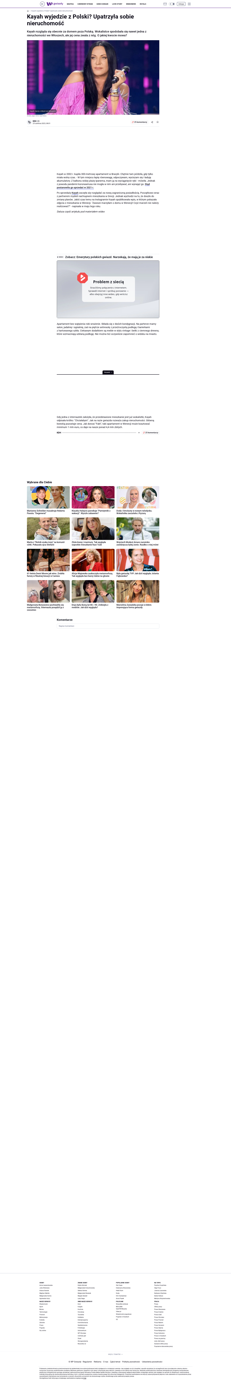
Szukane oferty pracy (161, 1344)
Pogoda (42, 1328)
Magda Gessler (82, 1296)
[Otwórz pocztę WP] (165, 4)
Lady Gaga (81, 1298)
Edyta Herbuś (158, 1296)
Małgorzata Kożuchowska (86, 1288)
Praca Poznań (159, 1320)
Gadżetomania (82, 1325)
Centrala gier (82, 1336)
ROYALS (143, 4)
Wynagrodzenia (83, 1341)
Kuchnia (80, 1309)
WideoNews (131, 4)
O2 (117, 1319)
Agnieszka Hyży (44, 1298)
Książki (80, 1307)
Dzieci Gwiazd (102, 4)
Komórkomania (83, 1322)
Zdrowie (42, 1322)
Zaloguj (181, 4)
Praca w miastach (160, 1336)
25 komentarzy (140, 122)
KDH (34, 121)
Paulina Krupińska (160, 1285)
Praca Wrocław (159, 1317)
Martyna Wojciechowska (162, 1298)
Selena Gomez (82, 1290)
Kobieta (42, 1320)
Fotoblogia (81, 1328)
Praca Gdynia (158, 1328)
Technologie (43, 1312)
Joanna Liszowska (160, 1290)
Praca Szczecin (159, 1325)
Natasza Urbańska (160, 1293)
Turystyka (81, 1314)
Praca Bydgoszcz (159, 1330)
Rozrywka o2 (82, 1344)
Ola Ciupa (119, 1285)
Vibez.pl (118, 1311)
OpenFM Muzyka (121, 1309)
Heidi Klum (119, 1290)
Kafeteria (81, 1317)
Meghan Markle (44, 1293)
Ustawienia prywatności (151, 1362)
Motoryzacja (43, 1317)
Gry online (42, 1330)
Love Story (117, 4)
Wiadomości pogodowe (123, 1314)
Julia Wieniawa (44, 1288)
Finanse (42, 1314)
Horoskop (81, 1312)
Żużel (79, 1338)
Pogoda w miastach (122, 1317)
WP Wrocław (82, 1333)
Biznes (41, 1309)
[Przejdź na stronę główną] (42, 6)
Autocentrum (82, 1330)
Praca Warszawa (159, 1309)
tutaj (84, 1378)
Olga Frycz (157, 1288)
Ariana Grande (44, 1290)
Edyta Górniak (82, 1285)
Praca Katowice (159, 1333)
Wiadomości (43, 1304)
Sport (41, 1307)
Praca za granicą (159, 1338)
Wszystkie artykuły (122, 1304)
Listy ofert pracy (159, 1341)
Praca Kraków (158, 1312)
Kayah (75, 192)
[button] (172, 4)
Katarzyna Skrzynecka (123, 1288)
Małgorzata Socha (45, 1296)
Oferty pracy (158, 1307)
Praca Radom (158, 1322)
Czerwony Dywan (85, 4)
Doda (117, 1293)
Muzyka (70, 4)
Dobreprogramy (83, 1320)
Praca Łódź (158, 1314)
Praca (41, 1325)
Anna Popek (120, 1298)
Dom (79, 1304)
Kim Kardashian (121, 1296)
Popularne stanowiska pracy (163, 1346)
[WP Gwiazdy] (57, 4)
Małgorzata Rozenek (84, 1293)
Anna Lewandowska (46, 1285)
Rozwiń (107, 372)
